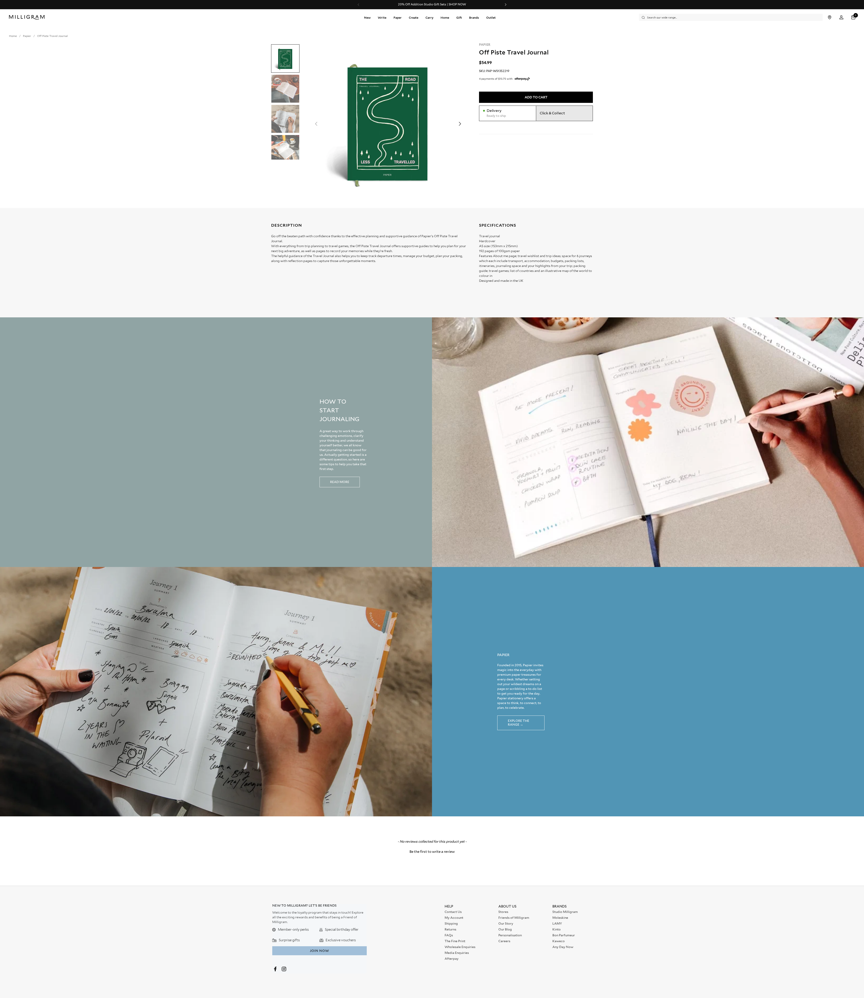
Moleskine (560, 917)
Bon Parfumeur (563, 935)
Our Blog (505, 929)
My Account (454, 917)
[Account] (841, 17)
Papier (484, 44)
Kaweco (558, 941)
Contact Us (453, 912)
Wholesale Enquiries (460, 947)
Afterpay (452, 958)
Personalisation (510, 935)
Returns (450, 929)
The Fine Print (455, 941)
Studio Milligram (565, 912)
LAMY (557, 923)
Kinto (556, 929)
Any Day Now (562, 947)
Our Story (505, 923)
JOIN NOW (319, 951)
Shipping (451, 923)
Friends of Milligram (513, 917)
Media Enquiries (457, 953)
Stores (503, 912)
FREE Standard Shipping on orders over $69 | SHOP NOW (432, 4)
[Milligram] (28, 17)
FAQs (449, 935)
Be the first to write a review (432, 852)
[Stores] (829, 17)
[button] (853, 17)
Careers (504, 941)
